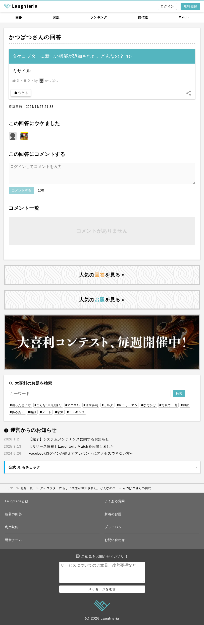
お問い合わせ (114, 540)
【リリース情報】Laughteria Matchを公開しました (71, 446)
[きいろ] (24, 136)
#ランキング (76, 412)
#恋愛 (59, 412)
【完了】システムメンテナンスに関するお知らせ (69, 439)
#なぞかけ (148, 405)
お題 (56, 17)
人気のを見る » (102, 274)
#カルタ (107, 405)
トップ (8, 488)
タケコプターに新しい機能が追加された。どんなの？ (78, 488)
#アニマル (72, 405)
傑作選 (143, 17)
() (129, 56)
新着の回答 (13, 514)
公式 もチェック (24, 467)
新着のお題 (113, 514)
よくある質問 (114, 501)
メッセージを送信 (102, 589)
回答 (18, 17)
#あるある (17, 412)
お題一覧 (26, 488)
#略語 (32, 412)
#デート (45, 412)
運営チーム (13, 540)
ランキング (98, 17)
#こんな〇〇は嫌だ (48, 405)
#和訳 (185, 405)
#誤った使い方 (20, 405)
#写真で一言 (168, 405)
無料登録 (190, 6)
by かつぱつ (46, 80)
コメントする (21, 190)
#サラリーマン (127, 405)
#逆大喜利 (91, 405)
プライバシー (114, 527)
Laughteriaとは (16, 501)
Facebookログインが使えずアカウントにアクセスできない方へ (81, 453)
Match (184, 17)
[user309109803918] (13, 136)
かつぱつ (20, 37)
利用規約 (12, 527)
